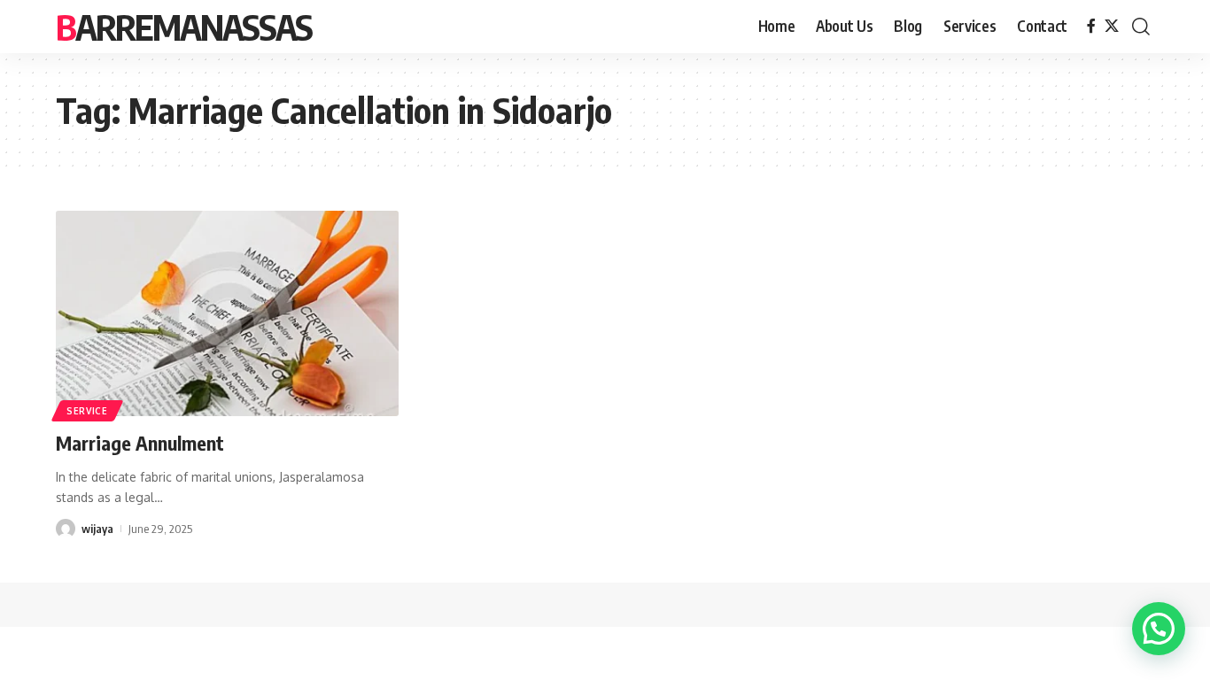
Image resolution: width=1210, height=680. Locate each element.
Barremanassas (184, 26)
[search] (1141, 27)
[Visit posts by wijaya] (65, 528)
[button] (1158, 628)
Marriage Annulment (140, 442)
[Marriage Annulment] (227, 313)
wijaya (97, 529)
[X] (1111, 26)
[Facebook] (1091, 26)
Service (87, 411)
